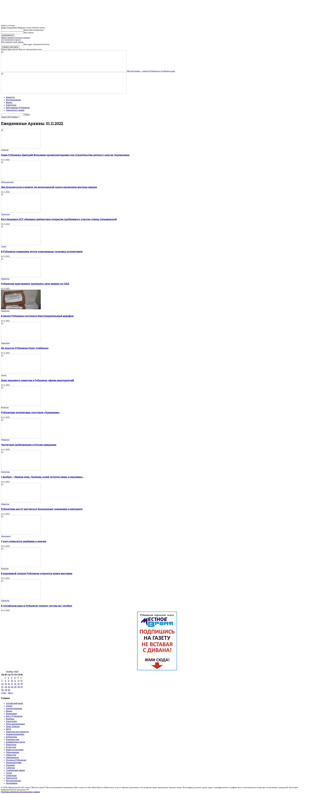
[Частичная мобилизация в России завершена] (21, 437)
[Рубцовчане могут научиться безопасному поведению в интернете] (21, 502)
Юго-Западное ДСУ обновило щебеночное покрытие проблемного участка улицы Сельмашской (59, 219)
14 (2, 683)
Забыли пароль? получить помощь (15, 38)
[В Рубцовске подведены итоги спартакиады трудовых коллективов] (21, 244)
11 (15, 680)
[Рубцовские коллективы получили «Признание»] (21, 405)
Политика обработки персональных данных (20, 792)
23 (9, 687)
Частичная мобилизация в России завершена (28, 444)
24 (12, 687)
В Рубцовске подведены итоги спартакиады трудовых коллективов (42, 251)
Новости (10, 97)
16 (9, 683)
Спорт (3, 246)
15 (6, 683)
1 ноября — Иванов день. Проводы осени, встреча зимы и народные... (42, 476)
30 (9, 690)
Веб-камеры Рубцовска (18, 107)
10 (12, 680)
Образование (12, 752)
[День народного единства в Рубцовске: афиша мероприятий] (21, 373)
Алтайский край (14, 703)
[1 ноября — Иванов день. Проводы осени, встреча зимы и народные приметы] (21, 470)
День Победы (13, 726)
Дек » (10, 693)
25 (15, 687)
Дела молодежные (15, 724)
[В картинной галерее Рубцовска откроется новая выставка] (21, 566)
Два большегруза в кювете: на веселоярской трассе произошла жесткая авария (49, 187)
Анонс (4, 375)
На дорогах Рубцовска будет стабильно (24, 348)
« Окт (3, 693)
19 (19, 683)
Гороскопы (11, 721)
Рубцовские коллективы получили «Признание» (30, 412)
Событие (4, 150)
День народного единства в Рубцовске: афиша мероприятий (37, 380)
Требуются (11, 778)
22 (6, 687)
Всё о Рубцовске (14, 716)
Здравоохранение (15, 734)
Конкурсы (11, 105)
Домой (4, 117)
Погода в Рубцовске (16, 760)
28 (2, 690)
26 (19, 687)
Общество (5, 279)
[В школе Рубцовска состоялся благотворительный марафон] (21, 309)
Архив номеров (14, 708)
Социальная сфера (15, 770)
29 (6, 690)
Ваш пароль (29, 33)
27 (21, 687)
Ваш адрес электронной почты (36, 44)
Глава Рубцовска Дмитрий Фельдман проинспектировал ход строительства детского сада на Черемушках (65, 154)
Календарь (5, 472)
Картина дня (12, 739)
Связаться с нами (15, 110)
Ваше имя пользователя (33, 30)
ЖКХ (8, 729)
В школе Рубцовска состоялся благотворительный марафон (37, 315)
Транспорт (5, 214)
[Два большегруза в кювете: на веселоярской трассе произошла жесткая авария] (21, 180)
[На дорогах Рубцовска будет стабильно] (21, 341)
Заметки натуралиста (17, 731)
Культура (4, 407)
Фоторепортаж (13, 100)
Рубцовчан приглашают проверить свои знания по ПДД (35, 283)
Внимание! (11, 713)
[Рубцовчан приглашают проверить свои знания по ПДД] (21, 276)
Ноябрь (15, 117)
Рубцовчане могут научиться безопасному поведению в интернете (42, 508)
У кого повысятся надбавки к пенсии (23, 541)
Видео (9, 102)
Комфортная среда (15, 742)
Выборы (10, 718)
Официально (12, 757)
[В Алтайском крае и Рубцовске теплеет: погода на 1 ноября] (21, 598)
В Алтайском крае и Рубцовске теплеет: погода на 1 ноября (36, 605)
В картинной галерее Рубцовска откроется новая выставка (36, 573)
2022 (9, 117)
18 (15, 683)
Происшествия (7, 182)
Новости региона (14, 749)
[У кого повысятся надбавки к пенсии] (21, 534)
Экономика (5, 536)
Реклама (10, 765)
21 (2, 687)
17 (12, 683)
